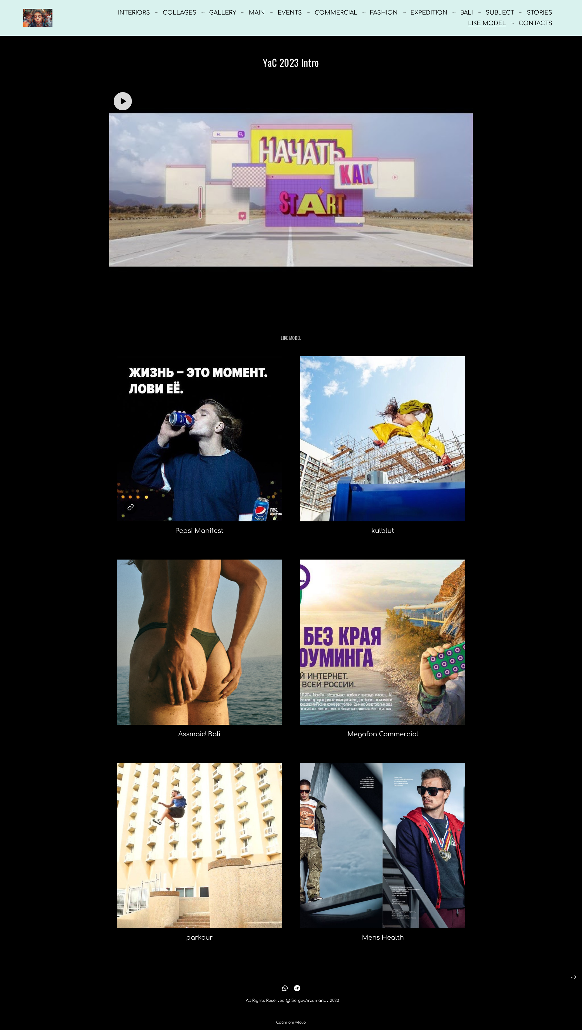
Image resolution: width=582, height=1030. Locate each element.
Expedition (428, 12)
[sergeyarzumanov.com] (37, 18)
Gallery (222, 12)
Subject (500, 12)
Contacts (535, 23)
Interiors (134, 12)
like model (487, 23)
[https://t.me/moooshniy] (297, 988)
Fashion (384, 12)
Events (290, 12)
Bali (466, 12)
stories (539, 12)
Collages (179, 12)
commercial (336, 12)
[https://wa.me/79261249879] (285, 988)
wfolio (300, 1022)
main (257, 12)
